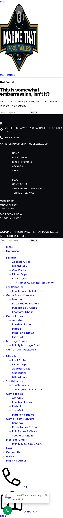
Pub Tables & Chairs (24, 307)
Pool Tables (20, 157)
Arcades (17, 166)
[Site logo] (19, 70)
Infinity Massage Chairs (27, 345)
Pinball (16, 328)
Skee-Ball (18, 337)
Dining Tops (19, 274)
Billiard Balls (19, 265)
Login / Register (16, 460)
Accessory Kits (21, 261)
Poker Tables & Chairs (26, 303)
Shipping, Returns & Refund (29, 188)
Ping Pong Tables (23, 332)
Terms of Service (23, 193)
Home (15, 153)
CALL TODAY (7, 75)
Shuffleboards (22, 162)
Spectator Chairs (22, 312)
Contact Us (19, 184)
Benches (17, 299)
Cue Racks (19, 270)
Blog (15, 180)
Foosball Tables (22, 324)
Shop (15, 170)
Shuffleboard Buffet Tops (27, 291)
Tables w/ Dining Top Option (36, 282)
